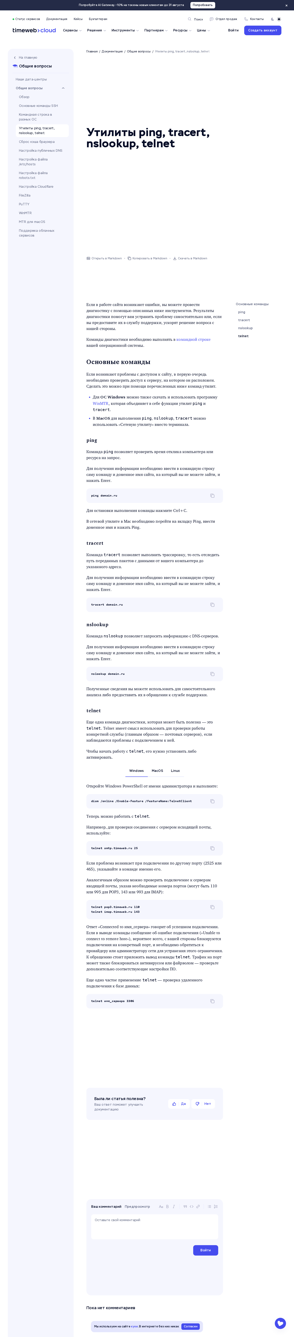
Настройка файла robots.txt (33, 175)
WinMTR (25, 213)
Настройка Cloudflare (36, 187)
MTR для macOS (32, 222)
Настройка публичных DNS (40, 150)
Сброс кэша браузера (37, 142)
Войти (233, 30)
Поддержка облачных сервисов (37, 233)
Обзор (24, 97)
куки (134, 1326)
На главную (28, 57)
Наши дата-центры (31, 79)
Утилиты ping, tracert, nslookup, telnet (37, 130)
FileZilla (24, 195)
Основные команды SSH (38, 106)
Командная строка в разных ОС (35, 116)
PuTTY (24, 204)
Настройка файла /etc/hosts (33, 161)
